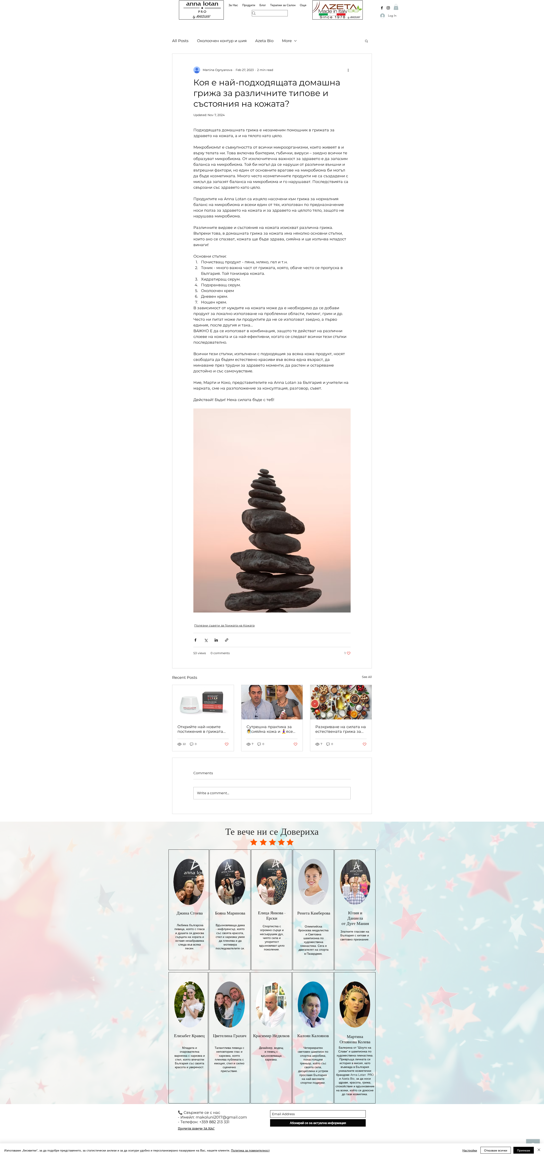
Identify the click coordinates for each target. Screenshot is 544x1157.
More (287, 40)
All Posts (180, 40)
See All (367, 677)
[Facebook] (382, 8)
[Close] (538, 1150)
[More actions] (348, 69)
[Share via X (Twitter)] (206, 640)
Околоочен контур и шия (222, 40)
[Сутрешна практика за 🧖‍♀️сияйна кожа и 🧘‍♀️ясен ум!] (272, 702)
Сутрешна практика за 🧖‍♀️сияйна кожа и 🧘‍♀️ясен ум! (270, 729)
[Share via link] (227, 640)
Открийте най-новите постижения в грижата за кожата (200, 729)
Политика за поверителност (250, 1150)
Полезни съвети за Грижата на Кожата (224, 625)
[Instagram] (388, 8)
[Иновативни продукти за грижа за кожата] (203, 702)
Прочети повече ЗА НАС (196, 1128)
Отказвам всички (495, 1150)
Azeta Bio (264, 40)
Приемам (523, 1150)
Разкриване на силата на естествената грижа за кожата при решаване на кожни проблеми (340, 729)
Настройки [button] (469, 1150)
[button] (396, 7)
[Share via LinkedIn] (216, 640)
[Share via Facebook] (195, 640)
